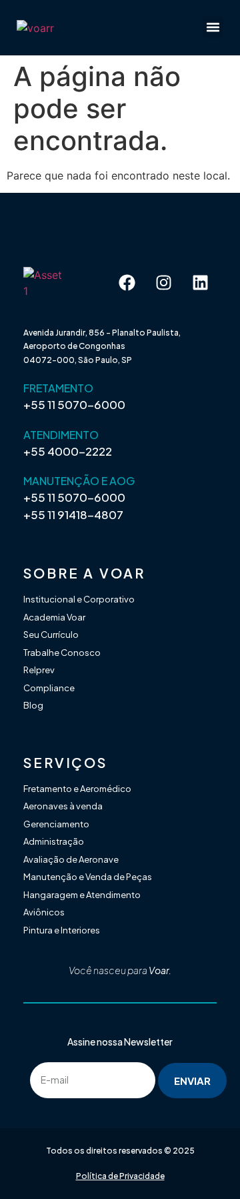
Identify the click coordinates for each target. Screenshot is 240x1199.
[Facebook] (126, 283)
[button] (213, 27)
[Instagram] (163, 283)
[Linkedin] (200, 283)
